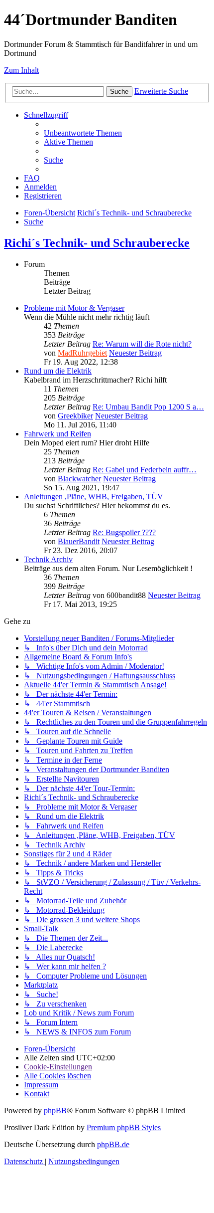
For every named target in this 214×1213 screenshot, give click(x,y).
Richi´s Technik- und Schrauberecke (97, 242)
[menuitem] (83, 133)
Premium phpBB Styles (124, 1127)
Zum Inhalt (21, 70)
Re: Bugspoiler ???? (124, 532)
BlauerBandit (79, 541)
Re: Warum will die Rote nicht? (142, 344)
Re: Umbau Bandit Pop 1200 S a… (148, 407)
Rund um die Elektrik (58, 371)
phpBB (55, 1110)
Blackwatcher (79, 478)
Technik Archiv (48, 559)
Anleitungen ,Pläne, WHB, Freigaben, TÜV (93, 496)
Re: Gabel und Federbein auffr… (145, 469)
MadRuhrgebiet (82, 353)
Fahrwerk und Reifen (57, 433)
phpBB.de (113, 1144)
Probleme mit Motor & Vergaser (74, 308)
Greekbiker (75, 415)
